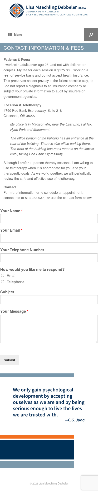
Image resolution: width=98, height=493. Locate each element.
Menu (18, 34)
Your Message (14, 311)
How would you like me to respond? (32, 269)
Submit (9, 360)
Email (11, 275)
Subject (7, 292)
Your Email (11, 230)
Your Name (11, 210)
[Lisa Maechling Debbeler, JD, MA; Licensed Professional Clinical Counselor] (49, 10)
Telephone (15, 282)
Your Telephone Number (22, 249)
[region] (49, 405)
